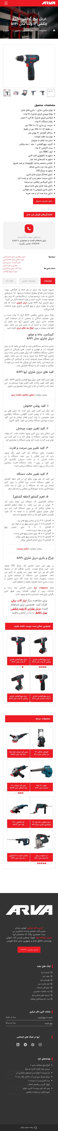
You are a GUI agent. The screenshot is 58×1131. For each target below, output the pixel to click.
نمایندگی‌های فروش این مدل (39, 214)
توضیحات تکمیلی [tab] (28, 280)
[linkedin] (18, 1044)
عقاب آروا (46, 976)
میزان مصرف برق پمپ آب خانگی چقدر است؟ (32, 1076)
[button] (6, 3)
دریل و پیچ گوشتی (10, 271)
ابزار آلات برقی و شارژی (12, 268)
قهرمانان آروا (45, 980)
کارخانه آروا (45, 972)
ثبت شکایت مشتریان (42, 991)
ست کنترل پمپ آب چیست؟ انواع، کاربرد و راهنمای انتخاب (39, 1082)
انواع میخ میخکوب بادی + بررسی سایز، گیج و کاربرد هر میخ (37, 1067)
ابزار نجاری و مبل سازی (10, 264)
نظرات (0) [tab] (9, 280)
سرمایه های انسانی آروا (41, 995)
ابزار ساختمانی (9, 259)
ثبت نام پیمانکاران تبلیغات (40, 999)
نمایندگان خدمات (43, 987)
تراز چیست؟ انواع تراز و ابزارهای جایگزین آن (33, 1072)
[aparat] (32, 1044)
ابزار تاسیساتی (8, 256)
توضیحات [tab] (48, 280)
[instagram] (40, 1044)
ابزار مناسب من (44, 983)
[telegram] (25, 1044)
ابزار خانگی (20, 259)
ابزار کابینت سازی (13, 262)
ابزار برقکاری (20, 256)
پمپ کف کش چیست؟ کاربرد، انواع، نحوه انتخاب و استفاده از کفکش (36, 1090)
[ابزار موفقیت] (48, 3)
